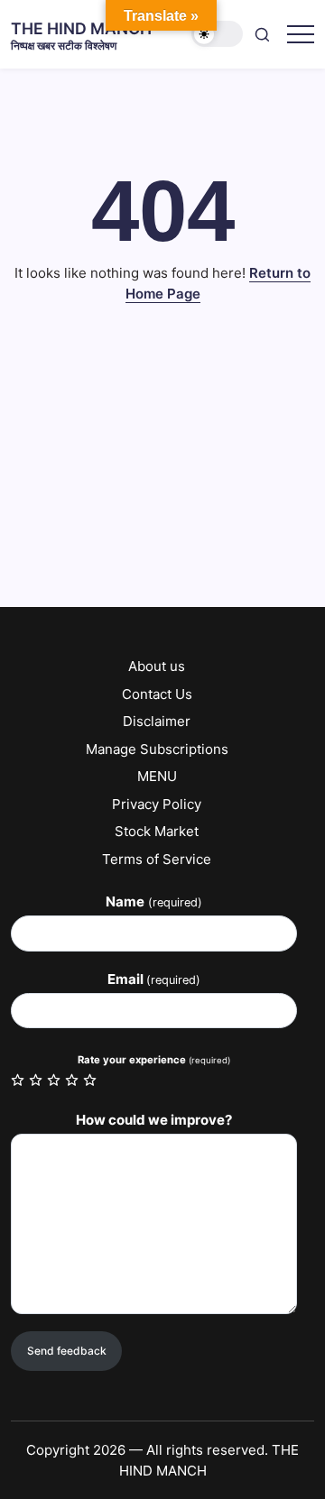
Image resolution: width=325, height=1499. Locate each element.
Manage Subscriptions (157, 749)
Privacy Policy (156, 804)
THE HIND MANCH (81, 28)
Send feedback (67, 1350)
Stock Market (157, 831)
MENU (157, 776)
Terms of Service (156, 859)
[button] (217, 34)
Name (153, 901)
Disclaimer (156, 721)
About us (156, 666)
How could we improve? (154, 1119)
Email (153, 979)
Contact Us (157, 694)
